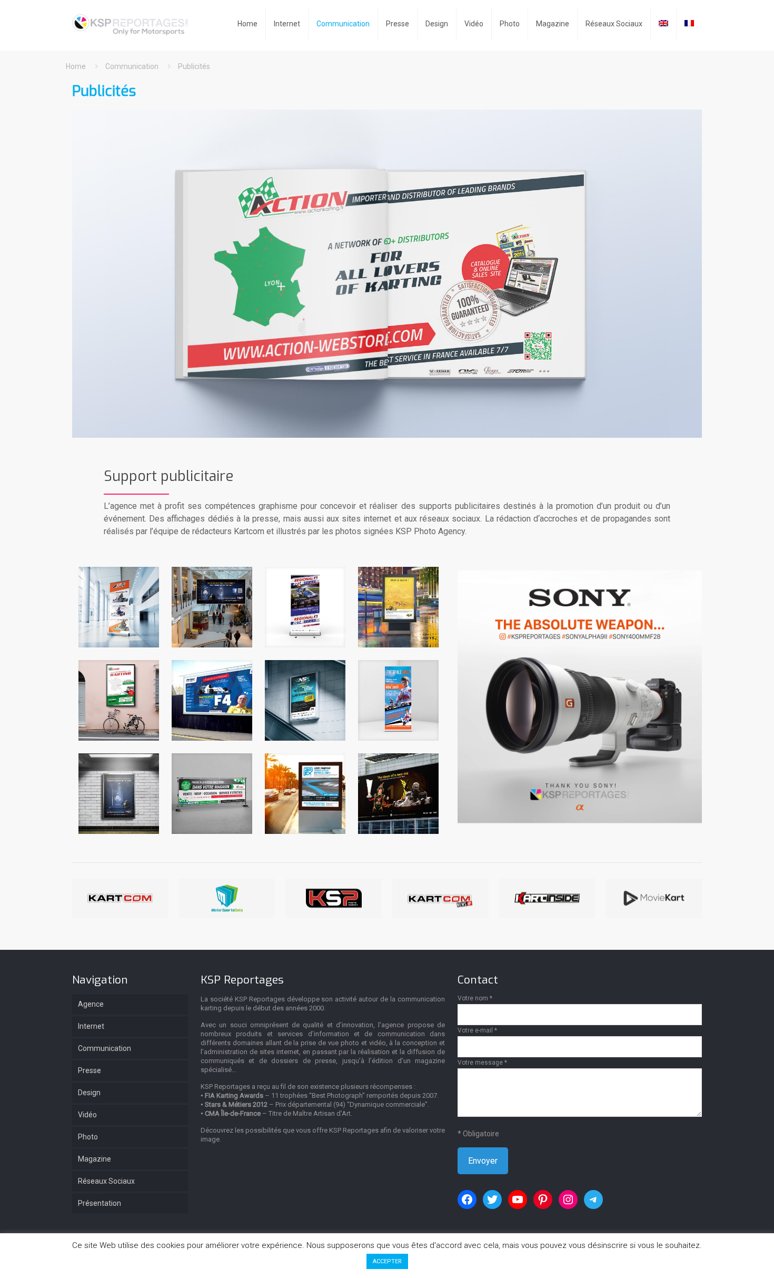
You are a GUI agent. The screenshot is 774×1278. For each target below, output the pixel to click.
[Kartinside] (547, 898)
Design (89, 1092)
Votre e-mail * (477, 1030)
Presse (89, 1070)
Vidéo (87, 1114)
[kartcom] (120, 898)
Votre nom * (475, 998)
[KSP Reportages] (133, 23)
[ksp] (333, 898)
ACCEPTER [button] (387, 1261)
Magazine (94, 1159)
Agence (91, 1004)
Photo (88, 1137)
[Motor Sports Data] (227, 898)
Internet (91, 1026)
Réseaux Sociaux (106, 1181)
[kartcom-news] (440, 898)
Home (76, 66)
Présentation (99, 1203)
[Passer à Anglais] (664, 23)
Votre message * (482, 1062)
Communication (131, 66)
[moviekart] (653, 898)
